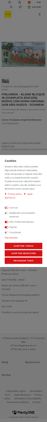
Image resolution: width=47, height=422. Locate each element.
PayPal (13, 227)
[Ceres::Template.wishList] (20, 7)
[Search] (11, 7)
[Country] (29, 2)
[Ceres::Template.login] (10, 2)
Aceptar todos (23, 246)
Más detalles (11, 237)
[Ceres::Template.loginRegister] (20, 2)
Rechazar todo (24, 261)
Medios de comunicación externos (22, 215)
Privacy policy (15, 194)
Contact (36, 402)
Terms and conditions (17, 402)
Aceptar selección (23, 253)
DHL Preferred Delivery (21, 222)
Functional (15, 232)
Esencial (13, 207)
